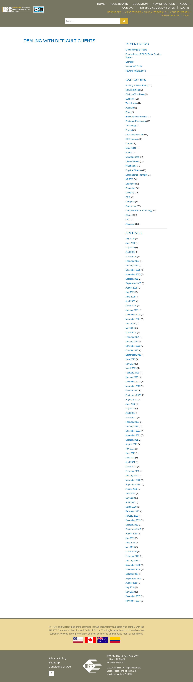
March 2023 (131, 368)
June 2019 (130, 543)
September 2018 (133, 578)
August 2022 (131, 399)
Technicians (131, 103)
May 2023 (130, 364)
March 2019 (131, 551)
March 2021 (131, 467)
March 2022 (131, 417)
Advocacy (130, 224)
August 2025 (131, 288)
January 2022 (132, 426)
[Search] (124, 21)
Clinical (129, 215)
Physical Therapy (134, 170)
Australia (130, 108)
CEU (128, 219)
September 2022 (133, 395)
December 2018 (133, 565)
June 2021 (130, 453)
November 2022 (133, 386)
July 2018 (130, 587)
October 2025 (132, 279)
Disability (130, 193)
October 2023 (132, 350)
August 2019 (131, 534)
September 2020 (133, 484)
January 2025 (132, 310)
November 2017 (133, 601)
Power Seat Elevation (136, 71)
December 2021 (133, 431)
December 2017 (133, 596)
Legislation (131, 184)
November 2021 (133, 435)
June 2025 (130, 297)
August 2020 (131, 489)
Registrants (119, 3)
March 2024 (131, 332)
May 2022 (130, 408)
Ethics (128, 112)
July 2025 (130, 292)
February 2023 (132, 373)
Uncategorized (132, 157)
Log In (184, 7)
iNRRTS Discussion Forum (157, 7)
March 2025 (131, 306)
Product (129, 130)
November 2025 (133, 274)
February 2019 (132, 556)
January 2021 (132, 475)
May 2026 (130, 247)
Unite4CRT (131, 148)
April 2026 (130, 252)
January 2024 (132, 341)
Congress (130, 202)
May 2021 (130, 458)
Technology (131, 126)
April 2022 (130, 413)
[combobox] (92, 21)
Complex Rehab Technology (139, 210)
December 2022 (133, 382)
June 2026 (130, 243)
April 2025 (130, 301)
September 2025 (133, 283)
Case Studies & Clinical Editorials (145, 12)
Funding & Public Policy (137, 85)
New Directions (164, 3)
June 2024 (130, 323)
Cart (186, 15)
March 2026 (131, 256)
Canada (129, 143)
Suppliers (130, 99)
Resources (114, 12)
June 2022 (130, 404)
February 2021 (132, 471)
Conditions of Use (60, 666)
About (184, 3)
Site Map (54, 662)
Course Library (179, 12)
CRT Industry (132, 139)
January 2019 (132, 560)
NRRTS (129, 179)
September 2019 (133, 529)
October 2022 (132, 391)
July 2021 (130, 449)
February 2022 (132, 422)
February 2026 (132, 261)
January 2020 (132, 516)
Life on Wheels (132, 161)
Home (101, 3)
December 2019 (133, 520)
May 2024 (130, 328)
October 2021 (132, 440)
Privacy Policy (57, 658)
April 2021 (130, 462)
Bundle (129, 152)
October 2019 (132, 525)
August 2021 (131, 444)
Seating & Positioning (136, 121)
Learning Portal (169, 15)
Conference (131, 206)
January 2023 (132, 377)
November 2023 (133, 346)
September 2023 (133, 355)
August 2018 (131, 583)
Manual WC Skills (134, 66)
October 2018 (132, 574)
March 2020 (131, 507)
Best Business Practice (136, 117)
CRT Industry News (135, 134)
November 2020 (133, 480)
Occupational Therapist (136, 175)
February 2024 (132, 337)
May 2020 (130, 498)
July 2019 (130, 538)
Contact (128, 7)
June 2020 (130, 493)
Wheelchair (131, 166)
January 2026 (132, 265)
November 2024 (133, 319)
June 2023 (130, 359)
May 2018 (130, 592)
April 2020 (130, 502)
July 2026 (130, 239)
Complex (130, 62)
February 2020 (132, 511)
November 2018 (133, 569)
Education (140, 3)
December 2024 (133, 315)
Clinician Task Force (135, 94)
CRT (128, 197)
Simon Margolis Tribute (136, 50)
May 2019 (130, 547)
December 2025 (133, 270)
